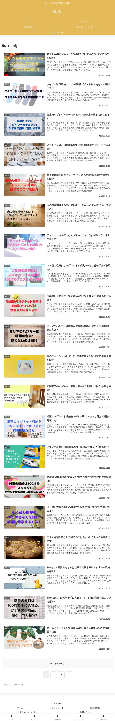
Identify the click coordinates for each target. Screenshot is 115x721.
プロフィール (57, 708)
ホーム (20, 708)
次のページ (57, 663)
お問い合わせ (86, 712)
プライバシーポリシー (29, 712)
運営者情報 (95, 708)
